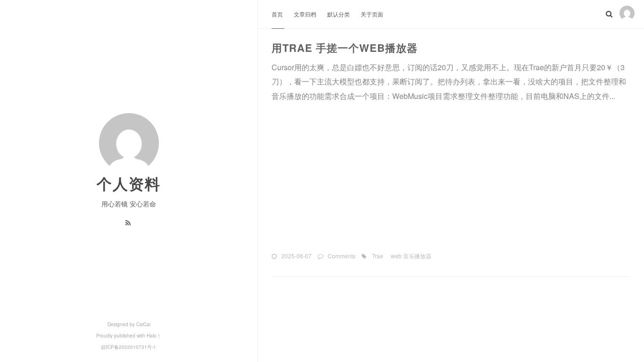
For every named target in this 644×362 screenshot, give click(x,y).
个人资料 (129, 183)
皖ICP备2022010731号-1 (128, 347)
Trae (377, 256)
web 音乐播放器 (410, 256)
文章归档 (306, 14)
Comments (341, 256)
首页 (278, 14)
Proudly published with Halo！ (128, 335)
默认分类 (339, 14)
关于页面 (372, 14)
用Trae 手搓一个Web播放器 (345, 47)
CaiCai (143, 324)
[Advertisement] (451, 177)
